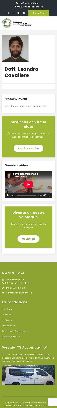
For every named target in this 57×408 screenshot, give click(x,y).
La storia (6, 314)
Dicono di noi (9, 325)
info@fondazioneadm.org (30, 6)
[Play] (8, 195)
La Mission (7, 320)
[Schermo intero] (49, 195)
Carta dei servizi (11, 336)
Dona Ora (38, 13)
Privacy (39, 405)
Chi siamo (7, 309)
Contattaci (28, 238)
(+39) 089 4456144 (28, 3)
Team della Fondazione (14, 331)
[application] (28, 184)
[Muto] (44, 195)
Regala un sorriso (28, 148)
